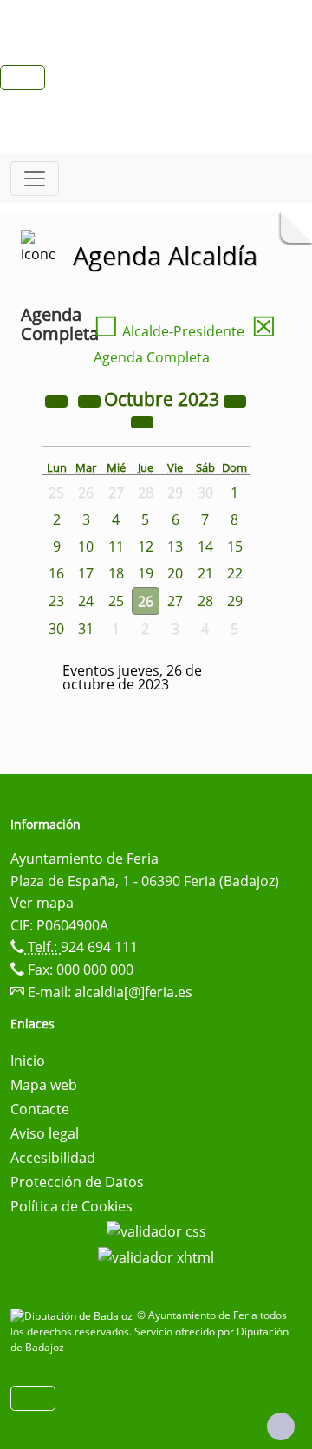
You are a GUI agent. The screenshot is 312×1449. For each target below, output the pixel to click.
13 (175, 546)
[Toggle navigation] (34, 178)
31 (86, 628)
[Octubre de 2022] (58, 400)
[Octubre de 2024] (235, 400)
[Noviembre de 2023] (142, 421)
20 (175, 573)
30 (56, 628)
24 (86, 600)
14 (205, 546)
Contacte (39, 1109)
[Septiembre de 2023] (91, 400)
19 (145, 573)
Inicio (27, 1060)
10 (86, 546)
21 (205, 573)
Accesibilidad (52, 1157)
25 (116, 600)
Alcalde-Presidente (169, 331)
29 (235, 600)
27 (175, 600)
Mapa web (43, 1084)
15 (235, 546)
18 (116, 573)
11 (116, 546)
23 (56, 600)
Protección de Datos (77, 1181)
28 (205, 600)
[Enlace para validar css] (156, 1230)
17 (86, 573)
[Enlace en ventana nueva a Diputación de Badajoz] (73, 1315)
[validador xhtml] (156, 1255)
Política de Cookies (71, 1206)
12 (145, 546)
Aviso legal (44, 1133)
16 (56, 573)
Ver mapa (42, 902)
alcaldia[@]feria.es (133, 992)
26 (145, 600)
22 (235, 573)
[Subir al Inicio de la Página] (281, 1426)
